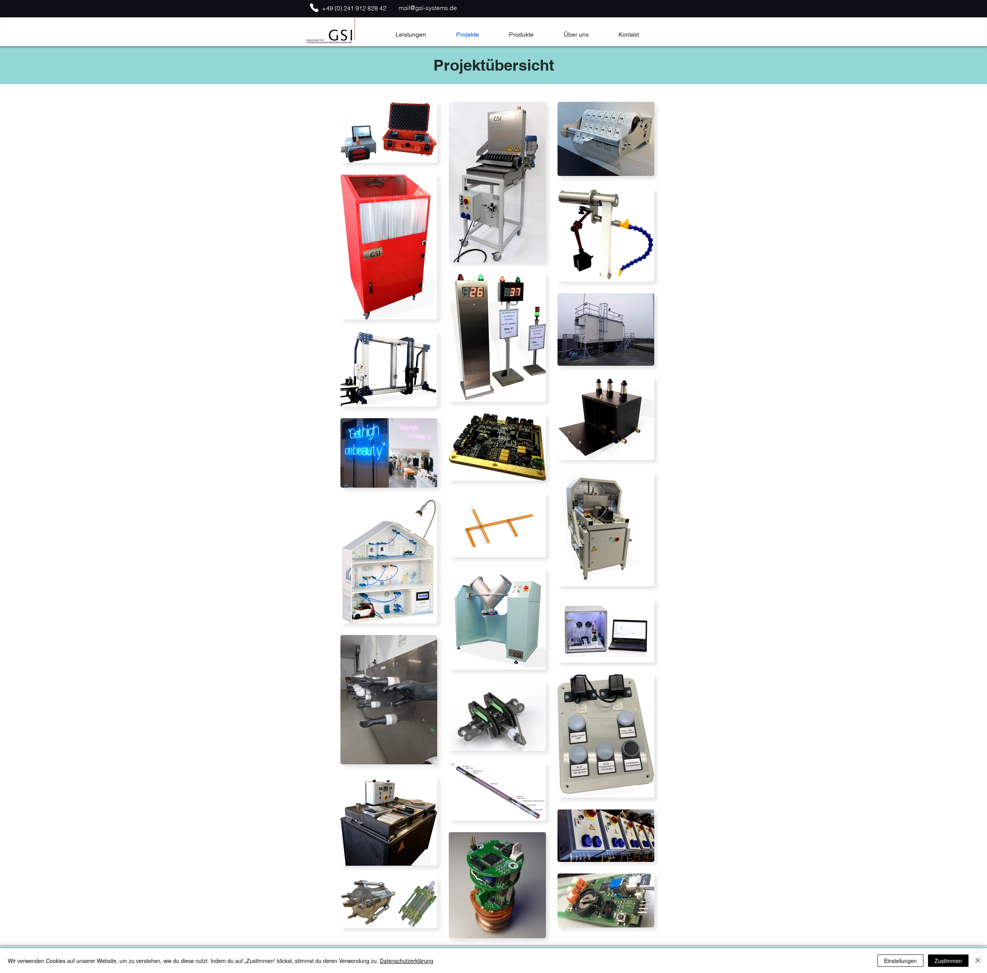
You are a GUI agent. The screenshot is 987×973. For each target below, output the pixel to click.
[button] (521, 34)
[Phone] (314, 8)
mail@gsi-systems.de (428, 8)
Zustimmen (948, 961)
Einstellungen (900, 961)
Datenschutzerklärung (406, 961)
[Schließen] (977, 960)
